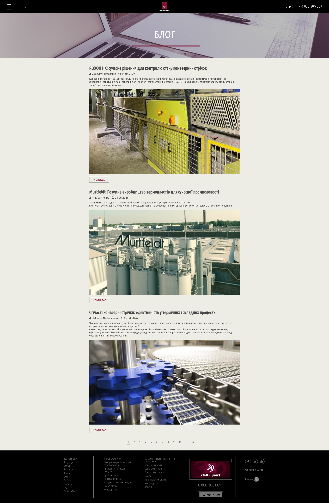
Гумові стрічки (111, 486)
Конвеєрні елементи (154, 472)
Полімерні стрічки (112, 478)
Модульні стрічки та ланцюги (118, 482)
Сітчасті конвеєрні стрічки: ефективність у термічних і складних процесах (152, 312)
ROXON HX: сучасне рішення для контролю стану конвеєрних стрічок (148, 68)
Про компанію (70, 458)
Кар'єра (67, 480)
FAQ (65, 487)
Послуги (148, 486)
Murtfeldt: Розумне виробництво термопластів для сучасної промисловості (154, 191)
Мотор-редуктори (112, 458)
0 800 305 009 (311, 6)
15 (200, 442)
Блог (65, 477)
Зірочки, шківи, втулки (155, 479)
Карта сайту (69, 491)
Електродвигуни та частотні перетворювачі (117, 463)
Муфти (147, 476)
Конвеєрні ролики (153, 465)
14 (193, 442)
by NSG (249, 479)
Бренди (66, 466)
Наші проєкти (70, 469)
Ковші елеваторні (153, 468)
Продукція (68, 462)
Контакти (67, 484)
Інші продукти (151, 483)
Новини (67, 473)
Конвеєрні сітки (111, 489)
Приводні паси (111, 475)
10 (180, 442)
